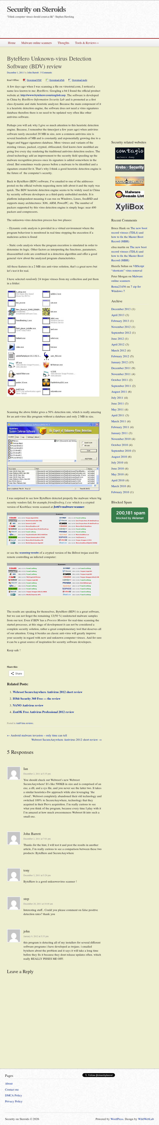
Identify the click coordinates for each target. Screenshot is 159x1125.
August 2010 (119, 456)
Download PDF (34, 79)
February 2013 (120, 321)
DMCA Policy (13, 1095)
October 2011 (119, 380)
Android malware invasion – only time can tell (37, 735)
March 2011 (118, 421)
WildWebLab (146, 1119)
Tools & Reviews (87, 43)
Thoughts (63, 43)
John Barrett (33, 72)
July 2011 (117, 397)
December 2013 (121, 309)
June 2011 (117, 403)
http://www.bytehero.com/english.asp (43, 95)
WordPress (117, 1119)
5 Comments (46, 72)
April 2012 (117, 344)
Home (12, 43)
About (9, 1083)
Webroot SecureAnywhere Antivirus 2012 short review (47, 692)
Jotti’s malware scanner (69, 507)
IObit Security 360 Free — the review (36, 698)
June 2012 (117, 338)
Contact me (12, 1089)
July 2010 (117, 462)
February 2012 (120, 356)
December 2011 (121, 368)
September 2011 (121, 386)
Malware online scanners (36, 43)
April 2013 (117, 315)
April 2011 (117, 415)
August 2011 (119, 391)
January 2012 (119, 362)
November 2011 (121, 374)
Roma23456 (118, 286)
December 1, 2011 (15, 72)
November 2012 (121, 327)
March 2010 (118, 486)
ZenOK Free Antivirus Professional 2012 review (43, 712)
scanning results (29, 552)
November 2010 (121, 439)
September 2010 (121, 450)
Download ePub (56, 79)
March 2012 (118, 350)
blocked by (130, 515)
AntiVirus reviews (24, 723)
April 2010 (117, 480)
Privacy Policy (13, 1101)
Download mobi (79, 79)
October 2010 (119, 445)
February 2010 (120, 492)
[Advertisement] (108, 28)
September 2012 (121, 332)
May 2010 (117, 474)
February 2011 (120, 427)
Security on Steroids (36, 9)
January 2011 (119, 433)
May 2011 (117, 409)
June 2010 (117, 468)
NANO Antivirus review (28, 705)
